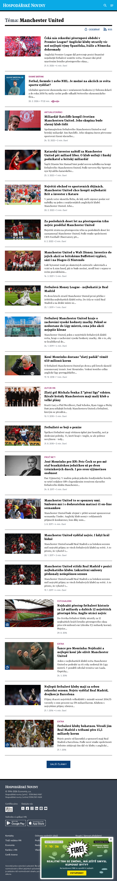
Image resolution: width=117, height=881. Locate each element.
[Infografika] (7, 667)
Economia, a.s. (24, 791)
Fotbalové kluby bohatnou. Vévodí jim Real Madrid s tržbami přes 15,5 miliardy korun (84, 730)
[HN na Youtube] (45, 808)
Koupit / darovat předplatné (89, 836)
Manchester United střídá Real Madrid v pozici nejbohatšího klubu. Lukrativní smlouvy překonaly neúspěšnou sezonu (78, 570)
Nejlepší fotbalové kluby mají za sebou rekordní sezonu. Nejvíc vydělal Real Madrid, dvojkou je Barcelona (76, 690)
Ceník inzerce (11, 855)
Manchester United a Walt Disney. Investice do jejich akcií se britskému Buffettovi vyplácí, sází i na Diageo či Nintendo (78, 256)
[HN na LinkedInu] (36, 808)
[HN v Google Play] (15, 823)
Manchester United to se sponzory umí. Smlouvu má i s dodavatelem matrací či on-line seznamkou (78, 504)
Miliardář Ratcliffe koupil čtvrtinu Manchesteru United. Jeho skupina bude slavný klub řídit (73, 121)
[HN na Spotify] (41, 808)
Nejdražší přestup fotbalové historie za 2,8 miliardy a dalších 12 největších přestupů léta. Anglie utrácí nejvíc (84, 609)
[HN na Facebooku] (27, 808)
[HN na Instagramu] (32, 808)
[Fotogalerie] (7, 624)
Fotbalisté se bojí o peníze (63, 427)
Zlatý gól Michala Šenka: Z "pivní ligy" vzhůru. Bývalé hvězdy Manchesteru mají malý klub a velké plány (77, 396)
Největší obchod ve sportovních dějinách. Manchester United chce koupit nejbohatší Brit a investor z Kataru (75, 190)
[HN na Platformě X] (22, 808)
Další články (58, 764)
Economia (9, 845)
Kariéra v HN (11, 850)
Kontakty (9, 836)
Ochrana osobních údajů (46, 836)
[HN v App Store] (36, 823)
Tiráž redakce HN (13, 840)
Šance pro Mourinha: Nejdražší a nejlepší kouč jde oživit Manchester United (82, 652)
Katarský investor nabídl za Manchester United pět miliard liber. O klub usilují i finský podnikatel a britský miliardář (77, 155)
